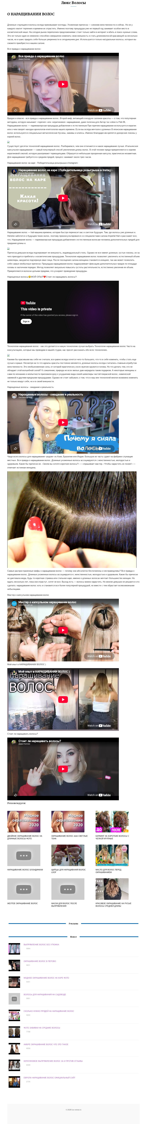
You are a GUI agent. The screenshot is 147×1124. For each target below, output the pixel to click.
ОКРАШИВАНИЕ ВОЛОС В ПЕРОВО (40, 961)
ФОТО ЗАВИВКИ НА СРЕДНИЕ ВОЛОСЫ (42, 1027)
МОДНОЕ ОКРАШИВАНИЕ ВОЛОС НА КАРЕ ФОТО (46, 977)
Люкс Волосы (73, 3)
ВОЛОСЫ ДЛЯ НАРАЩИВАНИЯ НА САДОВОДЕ (45, 994)
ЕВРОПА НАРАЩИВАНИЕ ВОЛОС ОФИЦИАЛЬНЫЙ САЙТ (49, 1077)
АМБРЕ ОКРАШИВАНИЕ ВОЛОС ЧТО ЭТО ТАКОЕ (46, 1044)
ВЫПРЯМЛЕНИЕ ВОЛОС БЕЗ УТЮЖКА (41, 944)
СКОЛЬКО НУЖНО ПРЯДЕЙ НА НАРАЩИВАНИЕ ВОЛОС (49, 1011)
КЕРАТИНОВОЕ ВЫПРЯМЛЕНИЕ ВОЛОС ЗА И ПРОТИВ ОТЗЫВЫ (53, 1061)
